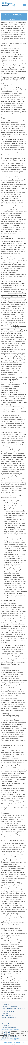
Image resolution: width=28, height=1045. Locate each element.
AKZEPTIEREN (5, 1040)
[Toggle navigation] (24, 5)
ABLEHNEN (14, 1040)
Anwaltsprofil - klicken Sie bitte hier (11, 1029)
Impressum (14, 1044)
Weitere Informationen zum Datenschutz (14, 1042)
